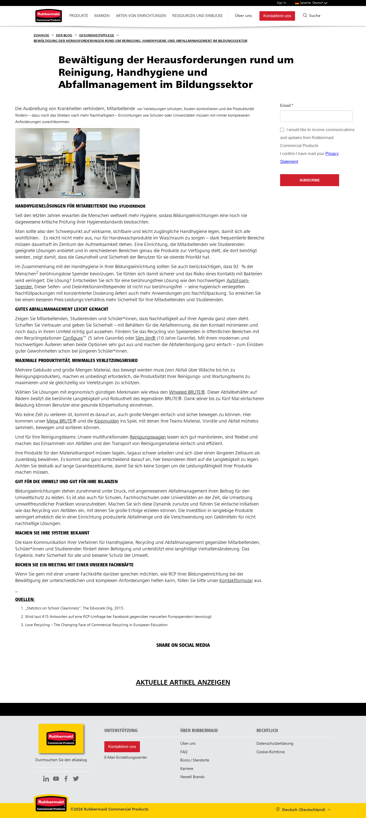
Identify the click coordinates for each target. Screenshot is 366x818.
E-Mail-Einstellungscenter (125, 758)
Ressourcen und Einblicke (197, 16)
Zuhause (41, 35)
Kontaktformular (236, 580)
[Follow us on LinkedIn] (46, 779)
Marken (102, 16)
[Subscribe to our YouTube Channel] (56, 779)
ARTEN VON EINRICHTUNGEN (141, 16)
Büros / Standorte (194, 760)
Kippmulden (106, 421)
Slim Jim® (145, 338)
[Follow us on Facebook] (65, 779)
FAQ (183, 752)
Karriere (186, 769)
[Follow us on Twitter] (75, 779)
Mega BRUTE (59, 421)
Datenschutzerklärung (274, 744)
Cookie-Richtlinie (270, 752)
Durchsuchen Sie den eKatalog (61, 760)
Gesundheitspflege (96, 35)
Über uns (243, 16)
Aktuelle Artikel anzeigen (183, 682)
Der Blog (64, 35)
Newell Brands (192, 777)
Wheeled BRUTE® (187, 392)
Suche (314, 16)
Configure (73, 338)
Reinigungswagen (148, 437)
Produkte (78, 16)
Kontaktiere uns (277, 16)
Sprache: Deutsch (312, 2)
